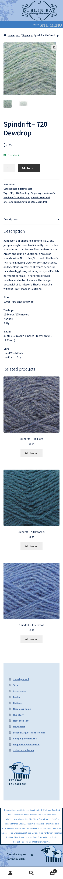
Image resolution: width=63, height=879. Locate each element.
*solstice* (9, 819)
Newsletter (19, 726)
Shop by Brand (21, 679)
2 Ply (12, 193)
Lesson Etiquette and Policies (29, 732)
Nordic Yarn (48, 833)
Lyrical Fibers (37, 833)
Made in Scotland (40, 197)
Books (16, 697)
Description (11, 219)
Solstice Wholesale (23, 750)
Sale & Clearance (44, 814)
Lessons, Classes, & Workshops (16, 810)
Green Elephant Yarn (27, 824)
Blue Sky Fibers (31, 819)
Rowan (21, 837)
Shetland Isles (11, 201)
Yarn (18, 35)
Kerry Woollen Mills (33, 828)
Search (31, 873)
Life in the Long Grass (22, 833)
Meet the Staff (21, 720)
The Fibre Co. (26, 842)
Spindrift (42, 201)
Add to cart (29, 168)
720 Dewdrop (23, 193)
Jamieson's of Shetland (17, 197)
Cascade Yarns (44, 819)
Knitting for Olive (49, 828)
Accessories (19, 691)
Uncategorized (36, 810)
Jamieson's (48, 193)
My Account (10, 873)
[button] (36, 24)
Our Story (18, 714)
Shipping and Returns (25, 738)
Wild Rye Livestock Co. (41, 842)
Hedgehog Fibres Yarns (45, 824)
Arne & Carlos (19, 819)
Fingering (27, 35)
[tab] (31, 219)
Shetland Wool (28, 201)
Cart (48, 870)
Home (11, 35)
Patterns (18, 703)
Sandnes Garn (31, 837)
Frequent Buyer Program (26, 744)
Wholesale (47, 810)
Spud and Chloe (44, 837)
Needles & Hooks (22, 708)
